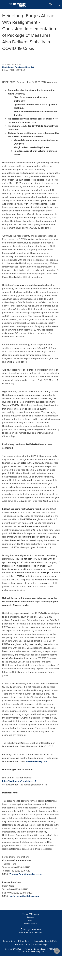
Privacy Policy (24, 941)
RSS (28, 944)
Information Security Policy (46, 941)
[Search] (58, 4)
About (30, 920)
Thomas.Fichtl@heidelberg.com (26, 874)
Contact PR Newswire (30, 914)
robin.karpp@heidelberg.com (25, 896)
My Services (29, 923)
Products (30, 917)
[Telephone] (51, 4)
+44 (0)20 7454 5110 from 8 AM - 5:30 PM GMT (30, 931)
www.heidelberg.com (36, 761)
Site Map (19, 944)
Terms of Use (9, 941)
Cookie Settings (40, 944)
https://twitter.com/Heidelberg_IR (19, 781)
